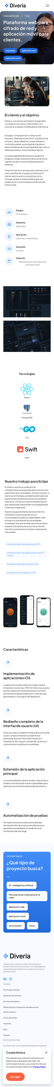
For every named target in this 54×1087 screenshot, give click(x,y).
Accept (15, 1076)
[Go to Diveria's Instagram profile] (10, 979)
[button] (47, 5)
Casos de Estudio (11, 16)
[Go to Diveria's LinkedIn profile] (5, 979)
